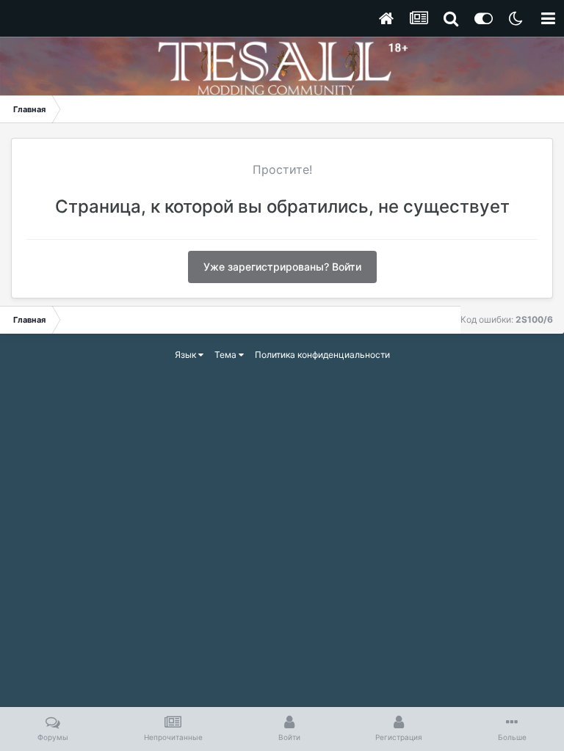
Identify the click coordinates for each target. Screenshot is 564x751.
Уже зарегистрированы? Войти (282, 266)
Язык (186, 354)
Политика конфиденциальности (322, 354)
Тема (226, 354)
